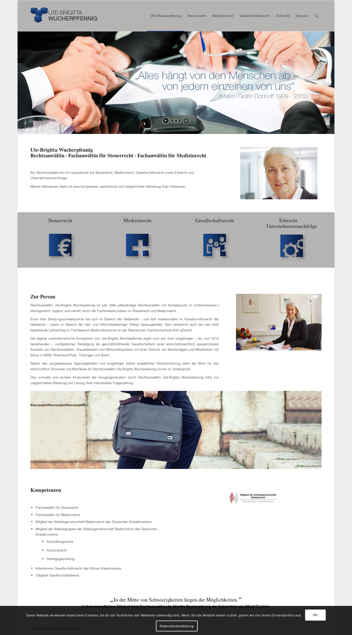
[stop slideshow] (186, 120)
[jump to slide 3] (179, 121)
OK (315, 615)
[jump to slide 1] (172, 121)
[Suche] (317, 15)
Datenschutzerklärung (177, 626)
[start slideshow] (165, 120)
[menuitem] (165, 15)
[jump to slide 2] (176, 121)
